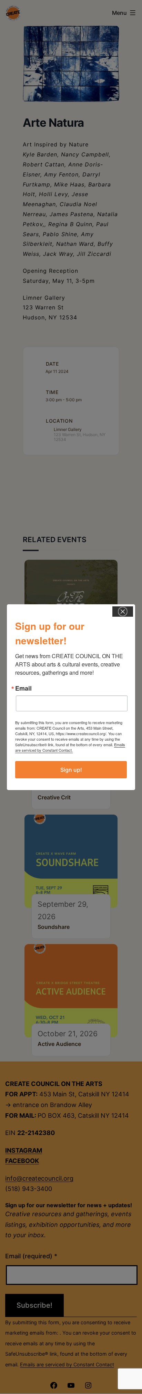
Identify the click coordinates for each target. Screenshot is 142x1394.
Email (23, 688)
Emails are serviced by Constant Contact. (70, 747)
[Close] (122, 611)
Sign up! (71, 769)
